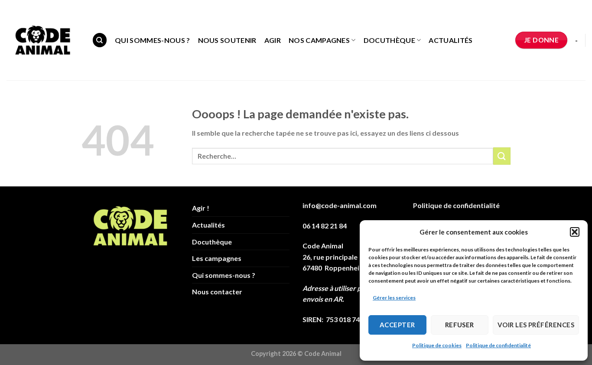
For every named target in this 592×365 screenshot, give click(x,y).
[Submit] (502, 155)
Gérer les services (394, 297)
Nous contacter (217, 291)
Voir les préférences (536, 325)
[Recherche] (100, 40)
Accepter (397, 325)
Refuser (459, 325)
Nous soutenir (227, 40)
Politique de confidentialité (498, 345)
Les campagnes (216, 258)
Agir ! (200, 208)
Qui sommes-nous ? (152, 40)
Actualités (450, 40)
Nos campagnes (319, 40)
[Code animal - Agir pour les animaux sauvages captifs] (43, 40)
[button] (574, 232)
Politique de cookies (437, 345)
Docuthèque (389, 40)
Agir (272, 40)
